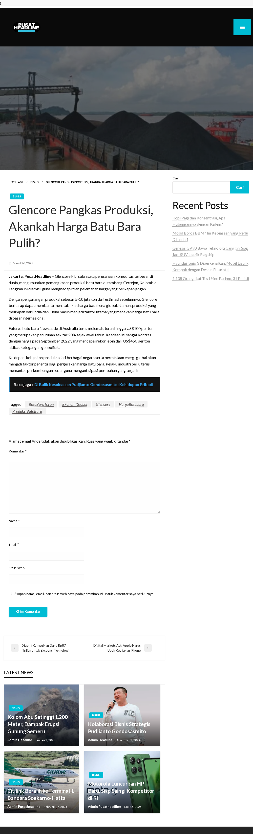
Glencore (103, 404)
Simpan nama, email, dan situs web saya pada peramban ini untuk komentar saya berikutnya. (84, 594)
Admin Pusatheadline (24, 807)
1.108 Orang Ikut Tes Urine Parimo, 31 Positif (210, 278)
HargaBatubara (131, 404)
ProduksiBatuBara (27, 411)
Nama (14, 521)
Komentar (18, 451)
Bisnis (34, 182)
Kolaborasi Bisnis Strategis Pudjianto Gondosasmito (119, 727)
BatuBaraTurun (41, 404)
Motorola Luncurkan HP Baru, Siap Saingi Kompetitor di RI (121, 790)
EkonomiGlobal (74, 404)
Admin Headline (20, 740)
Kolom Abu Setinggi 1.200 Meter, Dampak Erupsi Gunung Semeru (37, 724)
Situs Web (17, 568)
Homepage (16, 182)
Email (14, 544)
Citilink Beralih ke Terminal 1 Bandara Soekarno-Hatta (40, 794)
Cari (175, 178)
